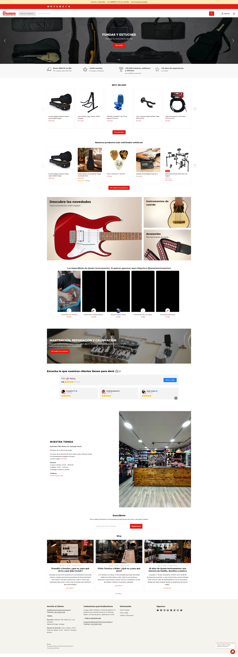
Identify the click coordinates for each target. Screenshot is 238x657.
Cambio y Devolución (126, 615)
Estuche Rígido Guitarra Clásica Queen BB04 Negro (59, 117)
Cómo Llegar (124, 613)
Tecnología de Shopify (53, 648)
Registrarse (136, 526)
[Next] (195, 108)
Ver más (118, 594)
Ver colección (119, 132)
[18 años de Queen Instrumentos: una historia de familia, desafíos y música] (167, 551)
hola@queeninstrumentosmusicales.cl (59, 610)
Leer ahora (69, 588)
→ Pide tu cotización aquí (92, 618)
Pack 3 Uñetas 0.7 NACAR (116, 174)
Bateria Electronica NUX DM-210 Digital (176, 175)
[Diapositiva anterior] (5, 40)
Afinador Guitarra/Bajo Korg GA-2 (147, 174)
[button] (175, 398)
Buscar (49, 644)
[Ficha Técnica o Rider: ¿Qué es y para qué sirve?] (119, 551)
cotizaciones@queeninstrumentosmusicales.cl (97, 622)
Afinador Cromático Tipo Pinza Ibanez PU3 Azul (117, 117)
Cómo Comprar (124, 610)
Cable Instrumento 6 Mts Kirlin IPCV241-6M (175, 117)
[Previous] (43, 108)
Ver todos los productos (119, 188)
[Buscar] (211, 13)
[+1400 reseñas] (101, 70)
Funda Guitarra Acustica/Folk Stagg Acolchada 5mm (89, 175)
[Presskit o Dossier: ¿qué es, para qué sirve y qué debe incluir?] (70, 551)
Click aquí (64, 459)
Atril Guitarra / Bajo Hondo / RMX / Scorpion (89, 117)
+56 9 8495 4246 (57, 476)
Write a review (170, 380)
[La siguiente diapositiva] (233, 40)
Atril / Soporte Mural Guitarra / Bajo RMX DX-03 (147, 117)
